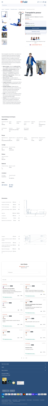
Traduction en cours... (8, 297)
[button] (27, 19)
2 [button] (23, 358)
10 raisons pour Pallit (6, 375)
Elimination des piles (5, 401)
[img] (5, 284)
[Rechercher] (44, 5)
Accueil (3, 9)
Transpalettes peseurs (21, 9)
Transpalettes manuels (13, 9)
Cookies (10, 401)
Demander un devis (36, 31)
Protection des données (16, 401)
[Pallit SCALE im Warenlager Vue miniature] (4, 35)
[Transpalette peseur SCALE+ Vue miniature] (4, 14)
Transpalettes (7, 9)
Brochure (5, 184)
